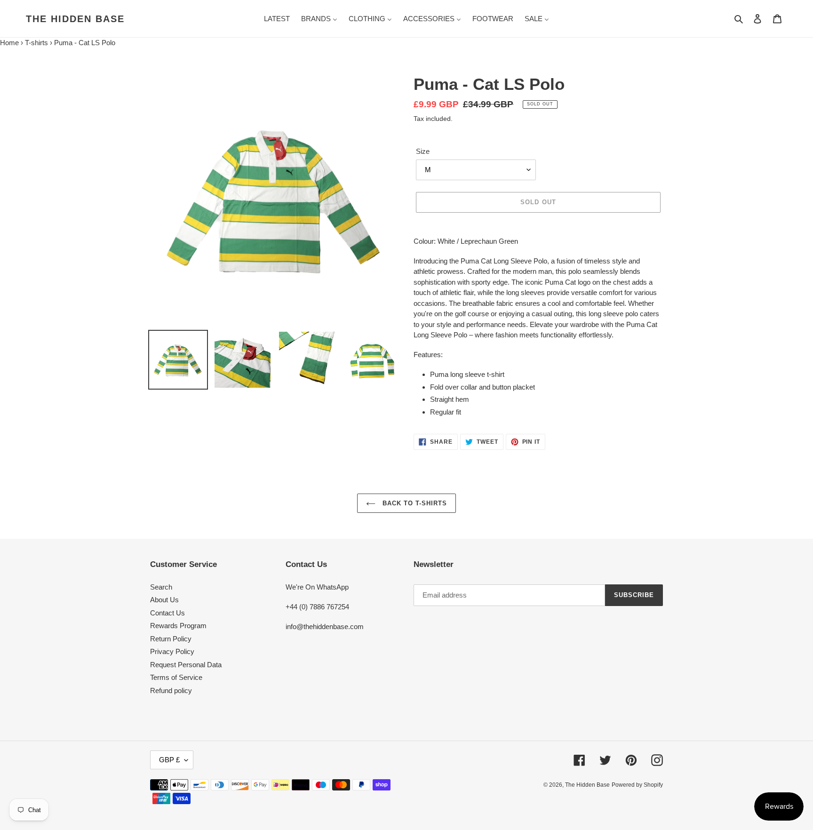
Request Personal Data (186, 665)
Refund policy (171, 690)
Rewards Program (178, 626)
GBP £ (169, 760)
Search (161, 587)
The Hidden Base (75, 19)
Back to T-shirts (413, 503)
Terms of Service (176, 677)
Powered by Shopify (637, 785)
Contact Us (167, 613)
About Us (164, 600)
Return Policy (170, 639)
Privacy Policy (172, 651)
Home (9, 43)
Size (423, 151)
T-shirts (36, 43)
